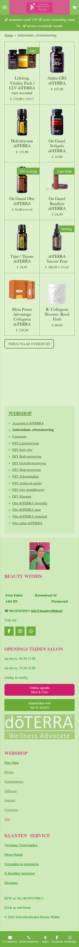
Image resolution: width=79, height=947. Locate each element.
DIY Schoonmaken (25, 476)
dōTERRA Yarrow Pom (57, 259)
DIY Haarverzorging (26, 469)
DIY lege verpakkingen (28, 489)
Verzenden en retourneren (21, 864)
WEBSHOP (20, 413)
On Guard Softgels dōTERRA (57, 145)
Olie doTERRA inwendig (29, 503)
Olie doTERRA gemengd (29, 516)
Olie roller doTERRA (27, 523)
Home (8, 35)
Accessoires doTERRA (28, 423)
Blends (9, 772)
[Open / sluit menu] (4, 7)
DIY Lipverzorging (25, 443)
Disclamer (11, 882)
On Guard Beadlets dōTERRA (57, 203)
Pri (6, 854)
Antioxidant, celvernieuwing (36, 35)
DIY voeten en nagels (27, 483)
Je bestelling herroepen (19, 873)
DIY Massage (21, 496)
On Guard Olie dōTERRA (22, 201)
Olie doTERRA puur (26, 509)
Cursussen (19, 436)
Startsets (9, 800)
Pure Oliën (11, 762)
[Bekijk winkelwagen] (74, 7)
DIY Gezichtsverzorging (29, 463)
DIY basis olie (22, 449)
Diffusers (10, 791)
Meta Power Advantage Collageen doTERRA (22, 316)
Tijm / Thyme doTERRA (22, 259)
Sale (7, 819)
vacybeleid (15, 854)
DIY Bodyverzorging (27, 456)
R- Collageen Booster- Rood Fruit (57, 314)
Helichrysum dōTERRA (22, 143)
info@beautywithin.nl (46, 610)
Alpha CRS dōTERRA (57, 80)
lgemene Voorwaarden (22, 845)
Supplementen (13, 781)
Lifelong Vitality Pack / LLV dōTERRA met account (22, 85)
